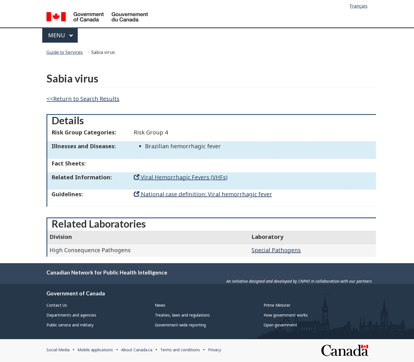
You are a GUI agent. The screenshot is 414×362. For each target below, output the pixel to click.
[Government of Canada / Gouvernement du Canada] (97, 17)
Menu (57, 35)
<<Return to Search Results (82, 99)
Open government (280, 325)
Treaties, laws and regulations (182, 315)
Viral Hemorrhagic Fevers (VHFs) (183, 177)
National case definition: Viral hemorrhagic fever (205, 194)
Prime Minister (277, 305)
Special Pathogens (276, 250)
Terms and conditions (180, 349)
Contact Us (56, 305)
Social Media (58, 349)
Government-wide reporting (180, 325)
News (160, 305)
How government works (286, 315)
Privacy (214, 349)
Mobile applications (95, 349)
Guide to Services (64, 52)
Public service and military (70, 325)
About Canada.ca (136, 349)
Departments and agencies (71, 315)
